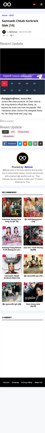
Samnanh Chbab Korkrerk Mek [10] (12, 277)
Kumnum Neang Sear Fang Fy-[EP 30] (11, 220)
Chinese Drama (23, 132)
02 (12, 83)
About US (38, 382)
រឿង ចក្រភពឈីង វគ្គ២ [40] (11, 304)
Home (4, 15)
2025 (11, 15)
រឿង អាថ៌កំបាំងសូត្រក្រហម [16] (33, 220)
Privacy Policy (26, 382)
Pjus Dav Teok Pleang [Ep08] (33, 249)
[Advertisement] (22, 409)
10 (35, 90)
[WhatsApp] (30, 143)
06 (5, 90)
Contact (6, 382)
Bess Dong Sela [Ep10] (33, 305)
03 (19, 83)
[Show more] (40, 143)
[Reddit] (25, 143)
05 (35, 83)
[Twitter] (20, 143)
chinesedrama (8, 136)
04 (27, 83)
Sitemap (15, 382)
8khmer (28, 167)
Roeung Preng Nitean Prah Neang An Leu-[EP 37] (11, 249)
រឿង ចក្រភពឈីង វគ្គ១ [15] (33, 276)
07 (12, 90)
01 (5, 83)
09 (27, 90)
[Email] (35, 143)
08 (19, 90)
